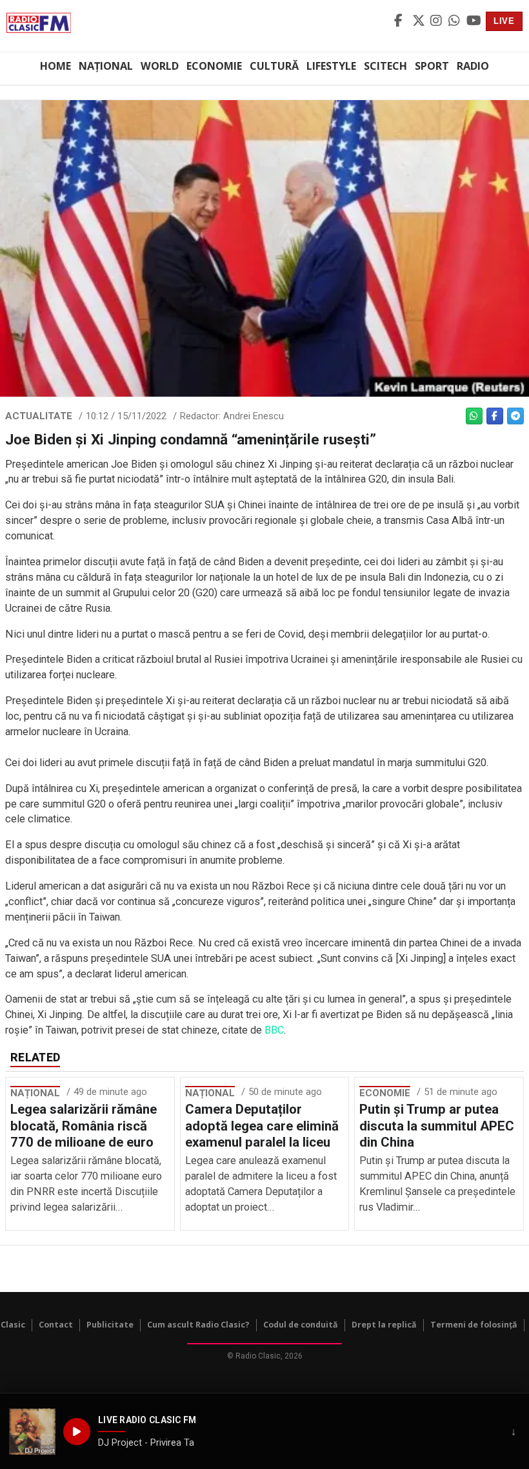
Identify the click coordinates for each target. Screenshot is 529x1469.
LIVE (504, 21)
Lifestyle (331, 66)
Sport (432, 66)
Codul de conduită (300, 1324)
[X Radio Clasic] (419, 21)
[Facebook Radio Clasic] (401, 21)
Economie (214, 66)
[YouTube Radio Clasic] (473, 21)
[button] (32, 1431)
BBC (274, 1030)
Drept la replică (384, 1324)
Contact (56, 1324)
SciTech (385, 66)
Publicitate (110, 1324)
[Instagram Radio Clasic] (437, 21)
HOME (55, 66)
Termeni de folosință (473, 1324)
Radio (473, 66)
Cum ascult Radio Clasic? (198, 1324)
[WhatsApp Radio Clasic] (455, 21)
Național (106, 66)
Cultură (274, 66)
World (160, 66)
